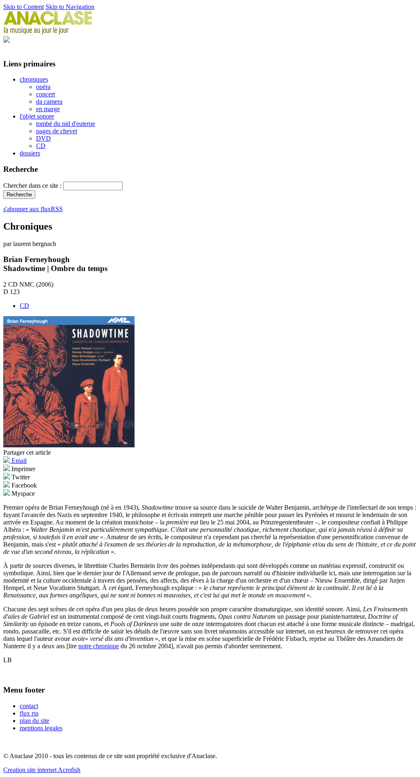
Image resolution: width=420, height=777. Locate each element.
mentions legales (41, 728)
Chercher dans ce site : (33, 185)
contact (29, 705)
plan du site (34, 720)
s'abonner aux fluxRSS (33, 208)
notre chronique (98, 646)
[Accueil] (48, 32)
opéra (43, 86)
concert (45, 94)
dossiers (30, 153)
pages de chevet (56, 131)
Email (18, 460)
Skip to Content (23, 6)
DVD (43, 138)
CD (41, 145)
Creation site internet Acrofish (41, 769)
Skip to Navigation (70, 6)
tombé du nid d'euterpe (65, 123)
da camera (49, 101)
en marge (48, 108)
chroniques (34, 79)
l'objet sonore (37, 116)
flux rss (29, 713)
